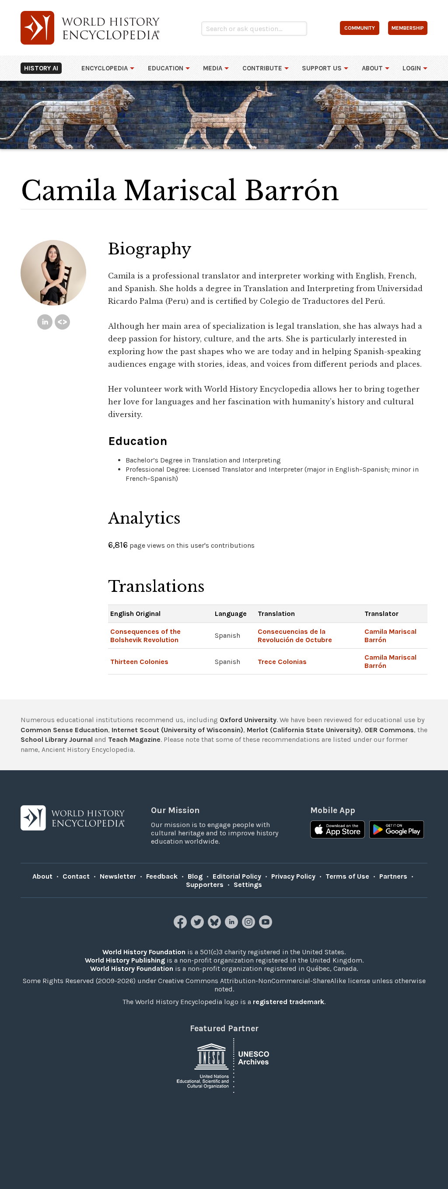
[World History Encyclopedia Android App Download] (396, 830)
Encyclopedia (104, 68)
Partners (393, 876)
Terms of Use (347, 876)
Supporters (205, 884)
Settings (248, 884)
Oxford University (248, 720)
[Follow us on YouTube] (266, 926)
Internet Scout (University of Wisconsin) (177, 730)
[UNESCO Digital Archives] (224, 1065)
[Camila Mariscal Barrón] (44, 322)
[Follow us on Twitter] (198, 926)
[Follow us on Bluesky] (215, 926)
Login (411, 68)
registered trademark (288, 1002)
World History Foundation (144, 952)
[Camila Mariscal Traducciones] (62, 322)
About (372, 68)
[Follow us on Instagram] (249, 926)
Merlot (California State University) (304, 730)
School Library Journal (57, 739)
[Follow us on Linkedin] (232, 926)
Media (212, 68)
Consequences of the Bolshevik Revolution (145, 635)
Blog (195, 876)
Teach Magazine (134, 739)
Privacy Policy (293, 876)
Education (165, 68)
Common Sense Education (64, 730)
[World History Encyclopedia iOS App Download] (337, 830)
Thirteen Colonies (139, 661)
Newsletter (118, 876)
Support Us (322, 68)
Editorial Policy (237, 876)
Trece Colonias (282, 661)
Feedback (162, 876)
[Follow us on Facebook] (181, 926)
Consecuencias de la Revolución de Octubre (295, 635)
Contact (76, 876)
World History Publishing (125, 960)
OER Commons (389, 730)
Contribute (262, 68)
